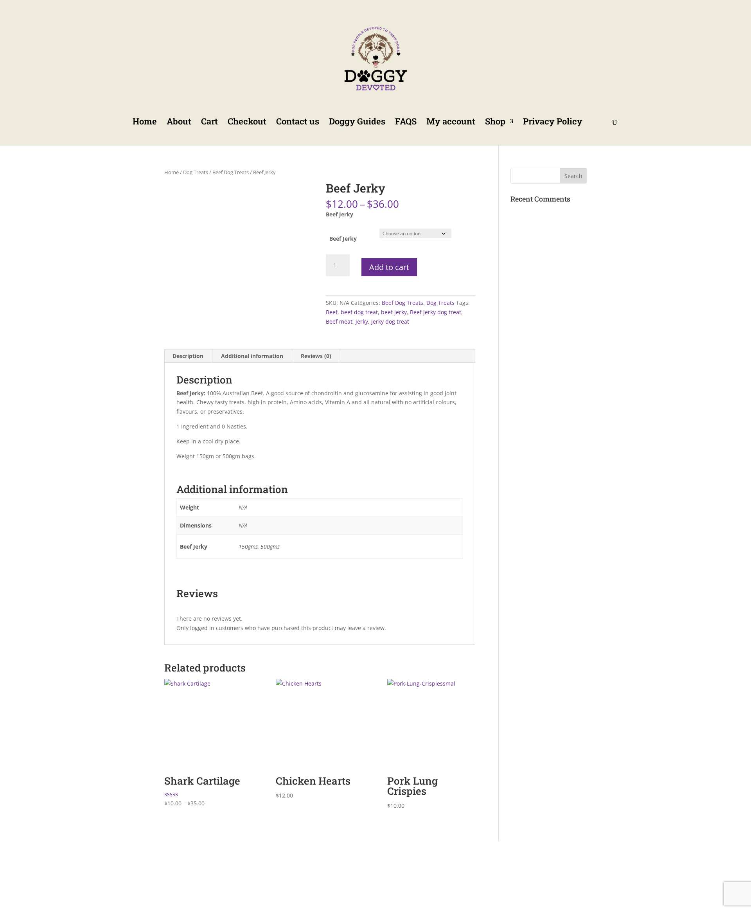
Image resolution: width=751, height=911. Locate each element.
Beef (332, 312)
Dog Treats (195, 172)
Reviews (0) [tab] (316, 356)
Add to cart (389, 267)
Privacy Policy (552, 123)
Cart (209, 123)
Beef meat (339, 321)
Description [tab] (187, 356)
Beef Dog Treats (230, 172)
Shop (495, 123)
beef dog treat (359, 312)
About (179, 123)
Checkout (247, 123)
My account (450, 123)
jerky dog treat (390, 321)
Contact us (297, 123)
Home (145, 123)
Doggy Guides (357, 123)
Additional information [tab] (252, 356)
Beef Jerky (343, 238)
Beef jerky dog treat (435, 312)
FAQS (406, 123)
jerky (362, 321)
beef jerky (394, 312)
